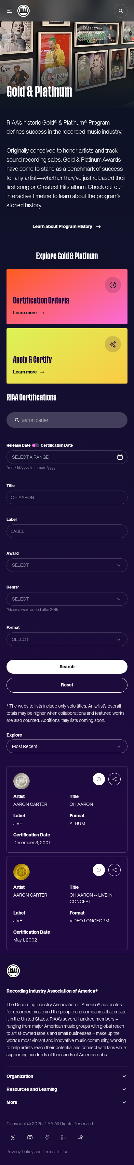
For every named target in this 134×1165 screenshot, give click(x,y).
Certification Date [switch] (57, 445)
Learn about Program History (62, 226)
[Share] (114, 779)
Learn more (25, 312)
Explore (14, 735)
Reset (67, 684)
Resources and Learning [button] (32, 1089)
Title (11, 485)
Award (13, 553)
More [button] (12, 1102)
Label (12, 519)
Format (13, 627)
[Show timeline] (99, 779)
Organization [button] (20, 1076)
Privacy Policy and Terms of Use (38, 1151)
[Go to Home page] (23, 10)
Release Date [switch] (19, 445)
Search (67, 666)
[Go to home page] (13, 971)
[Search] (120, 11)
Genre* (13, 587)
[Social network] (13, 1137)
